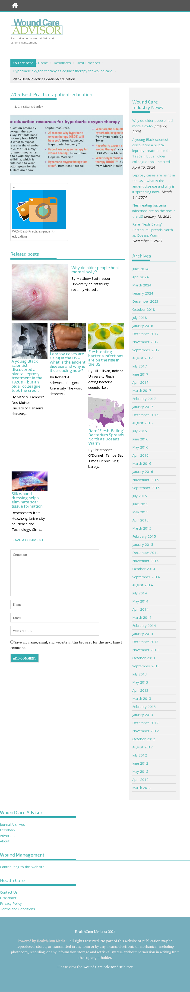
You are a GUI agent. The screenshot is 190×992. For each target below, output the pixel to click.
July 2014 (139, 593)
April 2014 (140, 609)
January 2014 (142, 633)
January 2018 (142, 325)
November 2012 (145, 730)
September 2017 (146, 350)
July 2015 (139, 495)
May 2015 (140, 512)
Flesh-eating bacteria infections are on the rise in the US (153, 211)
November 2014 (145, 560)
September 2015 (146, 487)
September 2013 (146, 666)
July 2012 (139, 755)
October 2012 (143, 739)
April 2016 (140, 455)
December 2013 (145, 641)
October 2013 (143, 658)
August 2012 (142, 747)
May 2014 (140, 601)
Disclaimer (8, 897)
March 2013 (141, 698)
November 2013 (145, 649)
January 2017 (142, 406)
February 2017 (144, 398)
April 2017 (140, 382)
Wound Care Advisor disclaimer (108, 966)
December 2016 (145, 414)
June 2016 (140, 439)
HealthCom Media (51, 941)
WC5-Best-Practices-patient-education (33, 234)
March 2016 (141, 463)
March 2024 (141, 285)
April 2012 (140, 779)
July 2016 (139, 431)
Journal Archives (12, 824)
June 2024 (140, 269)
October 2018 (143, 309)
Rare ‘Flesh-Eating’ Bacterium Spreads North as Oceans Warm (152, 230)
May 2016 (140, 447)
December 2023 (145, 301)
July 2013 (139, 674)
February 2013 (144, 706)
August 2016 (142, 423)
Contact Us (9, 892)
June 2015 (140, 504)
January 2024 (142, 293)
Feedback (7, 830)
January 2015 (142, 544)
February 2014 (144, 625)
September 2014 (146, 576)
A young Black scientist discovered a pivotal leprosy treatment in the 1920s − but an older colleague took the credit (152, 150)
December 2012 (145, 722)
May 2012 (140, 771)
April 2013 (140, 690)
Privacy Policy (11, 903)
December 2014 (145, 552)
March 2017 (141, 390)
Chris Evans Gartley (30, 107)
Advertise (8, 835)
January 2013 (142, 714)
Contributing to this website (22, 866)
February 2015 (144, 536)
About (5, 841)
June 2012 (140, 763)
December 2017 (145, 333)
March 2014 (141, 617)
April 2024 (140, 277)
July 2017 (139, 366)
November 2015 (145, 479)
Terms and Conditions (17, 909)
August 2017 (142, 358)
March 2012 (141, 787)
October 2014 (143, 568)
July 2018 (139, 317)
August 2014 (142, 585)
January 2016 (142, 471)
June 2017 (140, 374)
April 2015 (140, 520)
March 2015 (141, 528)
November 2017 (145, 341)
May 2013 (140, 682)
